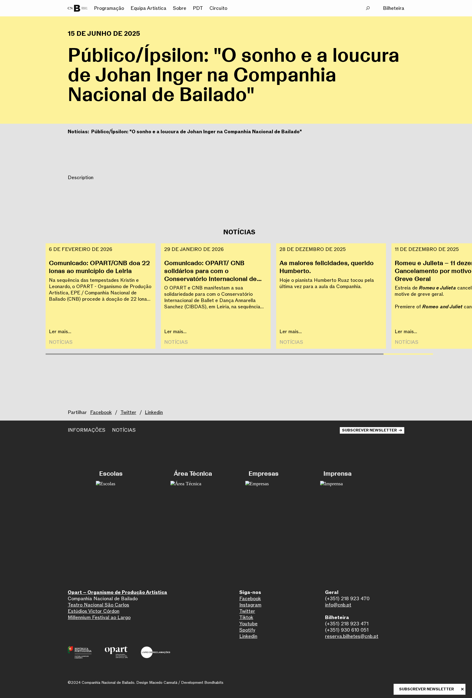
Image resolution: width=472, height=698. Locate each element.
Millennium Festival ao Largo (99, 617)
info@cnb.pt (338, 605)
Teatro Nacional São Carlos (98, 605)
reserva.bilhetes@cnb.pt (351, 636)
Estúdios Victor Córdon (93, 611)
